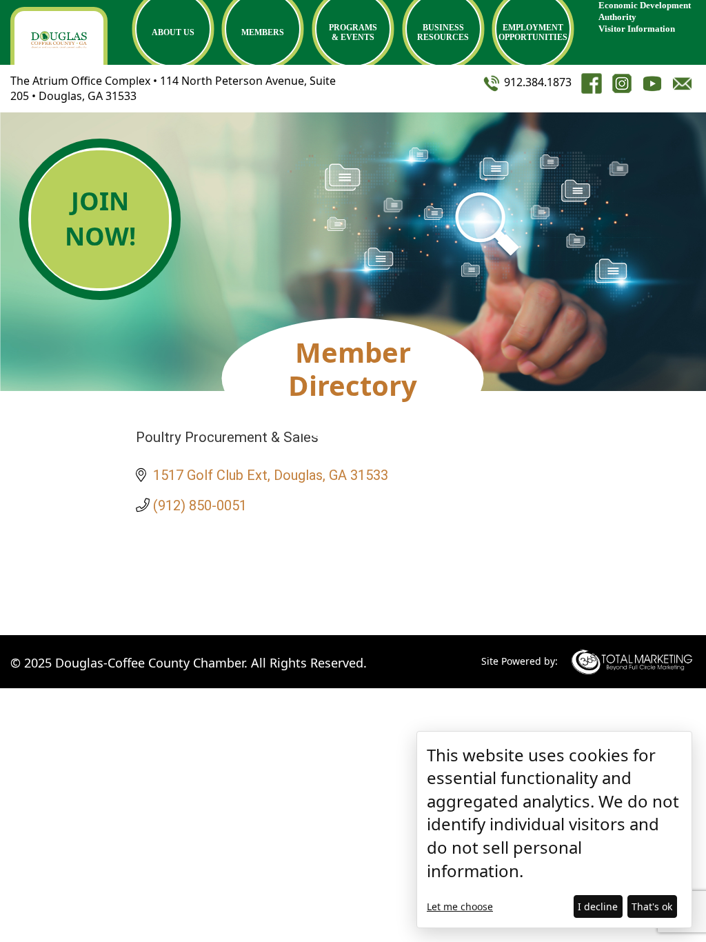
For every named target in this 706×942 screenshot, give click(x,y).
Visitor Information (636, 28)
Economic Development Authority (644, 11)
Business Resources (443, 32)
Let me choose (460, 906)
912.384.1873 (536, 82)
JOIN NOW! (100, 218)
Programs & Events (353, 32)
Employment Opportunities (532, 32)
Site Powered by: (519, 661)
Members (262, 32)
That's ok (652, 906)
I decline (598, 906)
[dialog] (554, 829)
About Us (173, 32)
